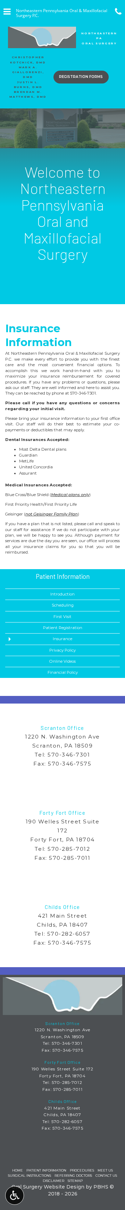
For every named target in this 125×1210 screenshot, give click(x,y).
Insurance (62, 638)
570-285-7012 (69, 849)
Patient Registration (62, 627)
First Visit (62, 616)
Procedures (82, 1170)
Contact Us (106, 1175)
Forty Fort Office (62, 813)
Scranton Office (62, 728)
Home (17, 1170)
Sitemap (75, 1181)
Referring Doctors (73, 1175)
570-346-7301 (83, 393)
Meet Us (105, 1170)
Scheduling (63, 605)
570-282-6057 (69, 933)
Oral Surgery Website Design (47, 1187)
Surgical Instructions (29, 1175)
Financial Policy (63, 672)
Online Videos (62, 661)
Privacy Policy (62, 650)
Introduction (62, 594)
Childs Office (62, 907)
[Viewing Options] (14, 1195)
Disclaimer (53, 1181)
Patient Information (63, 576)
